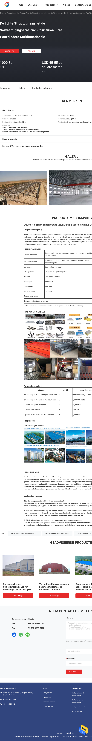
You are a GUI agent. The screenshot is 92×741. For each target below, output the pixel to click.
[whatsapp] (21, 634)
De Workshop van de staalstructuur (78, 701)
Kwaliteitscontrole (49, 702)
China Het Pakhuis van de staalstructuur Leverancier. (31, 737)
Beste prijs (9, 51)
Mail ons (31, 51)
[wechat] (27, 634)
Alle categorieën (77, 711)
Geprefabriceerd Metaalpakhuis (57, 533)
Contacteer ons (48, 706)
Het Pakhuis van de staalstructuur (30, 13)
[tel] (34, 634)
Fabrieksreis (47, 697)
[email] (14, 634)
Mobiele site (70, 733)
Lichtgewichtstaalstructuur (80, 707)
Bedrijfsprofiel (47, 693)
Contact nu (74, 672)
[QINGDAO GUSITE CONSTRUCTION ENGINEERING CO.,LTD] (7, 5)
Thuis (2, 13)
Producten (11, 13)
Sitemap (59, 733)
